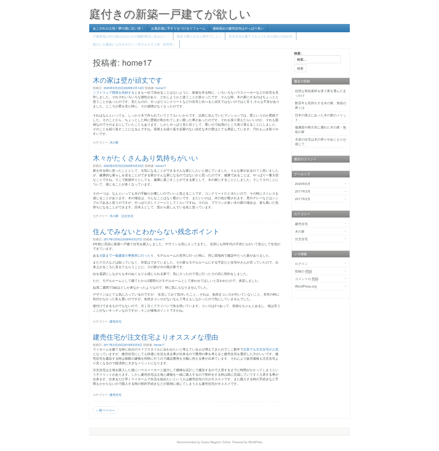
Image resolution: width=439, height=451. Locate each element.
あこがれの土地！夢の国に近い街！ (118, 28)
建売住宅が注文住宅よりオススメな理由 (155, 337)
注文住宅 (127, 216)
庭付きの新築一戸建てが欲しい (170, 13)
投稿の (303, 271)
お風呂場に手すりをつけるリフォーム (178, 28)
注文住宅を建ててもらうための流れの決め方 (261, 36)
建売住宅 (115, 321)
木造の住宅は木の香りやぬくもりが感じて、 (320, 141)
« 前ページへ (105, 410)
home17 (160, 88)
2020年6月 (303, 183)
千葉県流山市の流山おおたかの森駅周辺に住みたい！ (131, 36)
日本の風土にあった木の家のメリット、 (320, 117)
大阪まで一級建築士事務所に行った (124, 255)
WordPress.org (306, 286)
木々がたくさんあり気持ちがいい (145, 158)
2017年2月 (303, 198)
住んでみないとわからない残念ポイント (156, 231)
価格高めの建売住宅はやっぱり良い (238, 28)
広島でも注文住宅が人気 (260, 349)
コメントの (306, 278)
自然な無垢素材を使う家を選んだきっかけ (320, 93)
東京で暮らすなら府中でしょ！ (199, 36)
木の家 (114, 142)
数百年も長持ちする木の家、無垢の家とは (320, 105)
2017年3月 (303, 191)
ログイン (301, 263)
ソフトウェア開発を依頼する (113, 92)
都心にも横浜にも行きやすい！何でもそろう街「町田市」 (134, 44)
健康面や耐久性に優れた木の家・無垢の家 (320, 129)
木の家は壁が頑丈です (128, 80)
